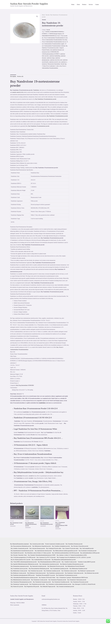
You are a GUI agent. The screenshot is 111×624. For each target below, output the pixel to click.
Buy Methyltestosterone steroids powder (20, 579)
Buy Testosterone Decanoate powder (79, 582)
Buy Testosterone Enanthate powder (60, 582)
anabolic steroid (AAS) (17, 92)
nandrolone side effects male (56, 60)
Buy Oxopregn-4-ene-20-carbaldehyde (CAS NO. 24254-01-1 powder (74, 557)
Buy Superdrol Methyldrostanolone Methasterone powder (24, 564)
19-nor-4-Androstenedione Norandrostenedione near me (54, 41)
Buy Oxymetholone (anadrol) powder (59, 568)
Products (84, 4)
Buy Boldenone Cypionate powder (86, 570)
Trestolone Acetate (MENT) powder (86, 561)
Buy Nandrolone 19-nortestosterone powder (45, 99)
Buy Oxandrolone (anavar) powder (19, 568)
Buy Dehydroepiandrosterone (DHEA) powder (49, 561)
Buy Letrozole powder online (37, 544)
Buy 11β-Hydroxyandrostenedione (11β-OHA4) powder (65, 553)
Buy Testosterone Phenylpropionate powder (21, 582)
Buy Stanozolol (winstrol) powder (38, 566)
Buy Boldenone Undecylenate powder (36, 573)
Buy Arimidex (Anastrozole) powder (19, 548)
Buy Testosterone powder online (37, 584)
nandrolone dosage (51, 58)
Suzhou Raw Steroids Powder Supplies (29, 3)
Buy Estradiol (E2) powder (17, 553)
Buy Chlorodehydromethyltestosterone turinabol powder (24, 577)
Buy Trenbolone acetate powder (69, 570)
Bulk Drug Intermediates (22, 385)
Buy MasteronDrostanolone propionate (19, 544)
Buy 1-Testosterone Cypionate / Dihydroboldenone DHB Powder (72, 577)
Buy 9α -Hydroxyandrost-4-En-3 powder (20, 559)
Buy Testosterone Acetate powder (39, 579)
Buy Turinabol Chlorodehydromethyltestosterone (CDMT (42, 555)
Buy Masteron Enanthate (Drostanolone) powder (71, 564)
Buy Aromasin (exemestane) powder (65, 586)
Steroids (48, 14)
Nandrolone (36, 90)
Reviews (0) (20, 76)
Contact (97, 4)
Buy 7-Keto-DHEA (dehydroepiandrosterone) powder (24, 561)
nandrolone (42, 402)
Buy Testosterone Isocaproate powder (42, 582)
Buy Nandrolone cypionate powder (55, 573)
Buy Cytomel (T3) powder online (71, 548)
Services (91, 4)
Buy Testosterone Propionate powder (57, 579)
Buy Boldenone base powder (92, 573)
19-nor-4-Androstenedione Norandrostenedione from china (54, 39)
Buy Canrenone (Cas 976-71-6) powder (46, 557)
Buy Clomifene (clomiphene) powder (61, 546)
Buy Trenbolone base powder (35, 570)
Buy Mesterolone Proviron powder (55, 566)
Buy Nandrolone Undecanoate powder (74, 573)
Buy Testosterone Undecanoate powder (76, 579)
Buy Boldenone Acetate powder (18, 573)
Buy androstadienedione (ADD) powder (90, 553)
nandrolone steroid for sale (54, 62)
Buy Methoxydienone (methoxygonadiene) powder (65, 550)
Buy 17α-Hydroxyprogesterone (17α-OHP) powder (23, 557)
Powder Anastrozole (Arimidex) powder (54, 544)
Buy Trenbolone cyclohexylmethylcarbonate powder (58, 584)
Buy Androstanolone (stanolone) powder (49, 564)
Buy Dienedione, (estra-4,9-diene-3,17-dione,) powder (38, 553)
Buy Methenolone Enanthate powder (78, 568)
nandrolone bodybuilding (54, 55)
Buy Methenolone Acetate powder (19, 570)
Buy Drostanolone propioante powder (20, 566)
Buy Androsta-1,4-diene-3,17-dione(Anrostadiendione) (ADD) (72, 555)
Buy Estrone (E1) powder (17, 586)
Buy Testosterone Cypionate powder (19, 584)
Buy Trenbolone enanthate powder (52, 570)
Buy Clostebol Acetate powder (69, 561)
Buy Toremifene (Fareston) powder (74, 544)
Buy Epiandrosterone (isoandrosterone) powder (22, 550)
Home (72, 4)
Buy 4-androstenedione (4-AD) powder (41, 559)
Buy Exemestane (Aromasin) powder (87, 550)
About (78, 4)
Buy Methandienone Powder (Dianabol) (74, 566)
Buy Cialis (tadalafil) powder (87, 548)
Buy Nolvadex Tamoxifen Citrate (19, 555)
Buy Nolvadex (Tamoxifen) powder (79, 546)
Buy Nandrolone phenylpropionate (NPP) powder (23, 575)
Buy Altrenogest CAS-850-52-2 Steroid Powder (83, 584)
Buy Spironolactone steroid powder (43, 550)
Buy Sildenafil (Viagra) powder (47, 586)
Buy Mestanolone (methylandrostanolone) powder (64, 559)
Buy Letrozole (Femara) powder (37, 548)
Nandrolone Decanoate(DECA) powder (45, 575)
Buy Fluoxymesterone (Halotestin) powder (21, 546)
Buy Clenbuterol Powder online (53, 548)
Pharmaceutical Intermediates (54, 64)
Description (13, 76)
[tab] (13, 76)
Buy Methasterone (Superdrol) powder (41, 546)
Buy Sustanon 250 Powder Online (47, 577)
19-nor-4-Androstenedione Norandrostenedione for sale (56, 37)
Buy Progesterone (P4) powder (31, 586)
